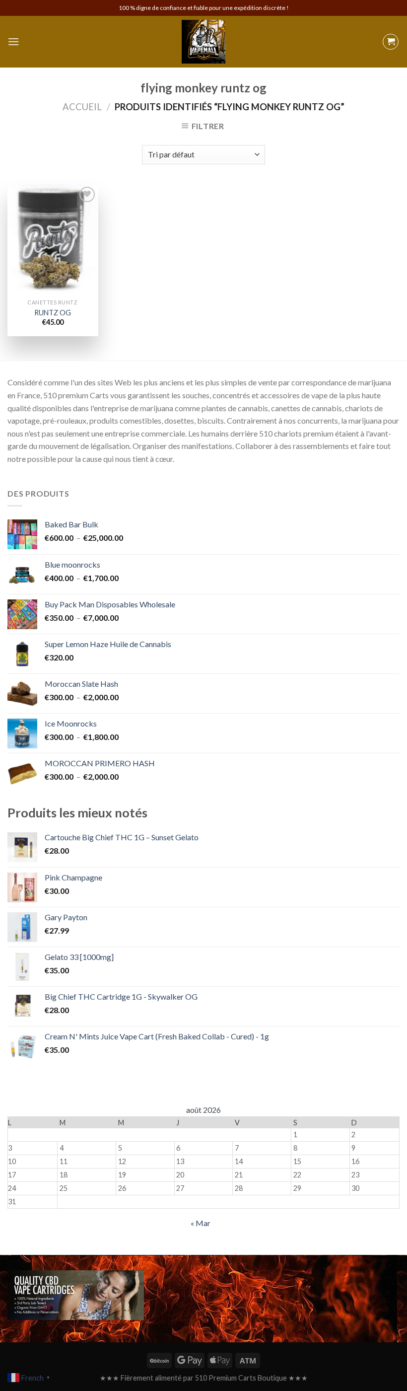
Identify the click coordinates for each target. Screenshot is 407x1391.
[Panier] (391, 42)
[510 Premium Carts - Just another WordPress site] (203, 42)
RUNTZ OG (52, 312)
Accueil (82, 106)
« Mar (200, 1223)
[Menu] (13, 41)
